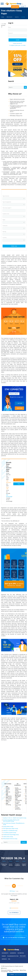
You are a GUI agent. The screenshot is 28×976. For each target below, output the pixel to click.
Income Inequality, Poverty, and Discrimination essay (11, 820)
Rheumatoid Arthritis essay (10, 838)
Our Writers (21, 953)
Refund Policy (23, 970)
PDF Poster (12, 891)
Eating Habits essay (8, 826)
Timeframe (5, 225)
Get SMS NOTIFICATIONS (14, 565)
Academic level (6, 213)
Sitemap (11, 971)
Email (9, 27)
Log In (17, 40)
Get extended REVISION (7, 565)
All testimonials (14, 912)
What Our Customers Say (14, 878)
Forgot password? (17, 43)
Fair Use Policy (4, 971)
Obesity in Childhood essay (10, 830)
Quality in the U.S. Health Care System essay (14, 818)
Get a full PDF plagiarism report (14, 575)
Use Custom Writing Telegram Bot (15, 937)
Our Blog (4, 959)
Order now (15, 6)
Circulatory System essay (9, 832)
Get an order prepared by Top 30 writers (7, 575)
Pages (4, 219)
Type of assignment (7, 202)
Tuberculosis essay (8, 836)
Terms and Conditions (6, 970)
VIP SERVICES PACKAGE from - (14, 585)
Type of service (6, 196)
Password (10, 33)
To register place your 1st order (17, 45)
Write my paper (18, 480)
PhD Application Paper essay (10, 828)
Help (19, 484)
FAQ (9, 959)
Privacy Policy (15, 970)
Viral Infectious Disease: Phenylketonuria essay (13, 823)
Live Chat (20, 403)
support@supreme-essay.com (14, 397)
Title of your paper (7, 207)
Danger (4, 956)
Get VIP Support (21, 575)
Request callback (14, 393)
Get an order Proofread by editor (21, 565)
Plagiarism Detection (12, 956)
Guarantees (13, 953)
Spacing (4, 231)
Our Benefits (5, 953)
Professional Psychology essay (11, 834)
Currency (5, 237)
